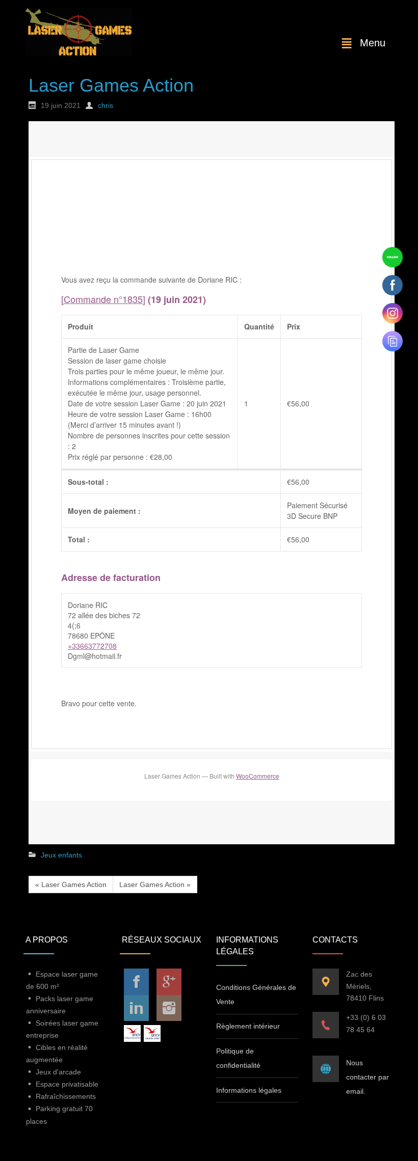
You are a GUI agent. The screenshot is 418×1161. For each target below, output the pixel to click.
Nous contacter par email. (367, 1077)
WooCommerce (257, 775)
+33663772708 (92, 646)
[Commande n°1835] (103, 299)
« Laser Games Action (71, 884)
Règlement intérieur (248, 1026)
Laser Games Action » (155, 884)
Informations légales (248, 1090)
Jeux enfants (61, 855)
